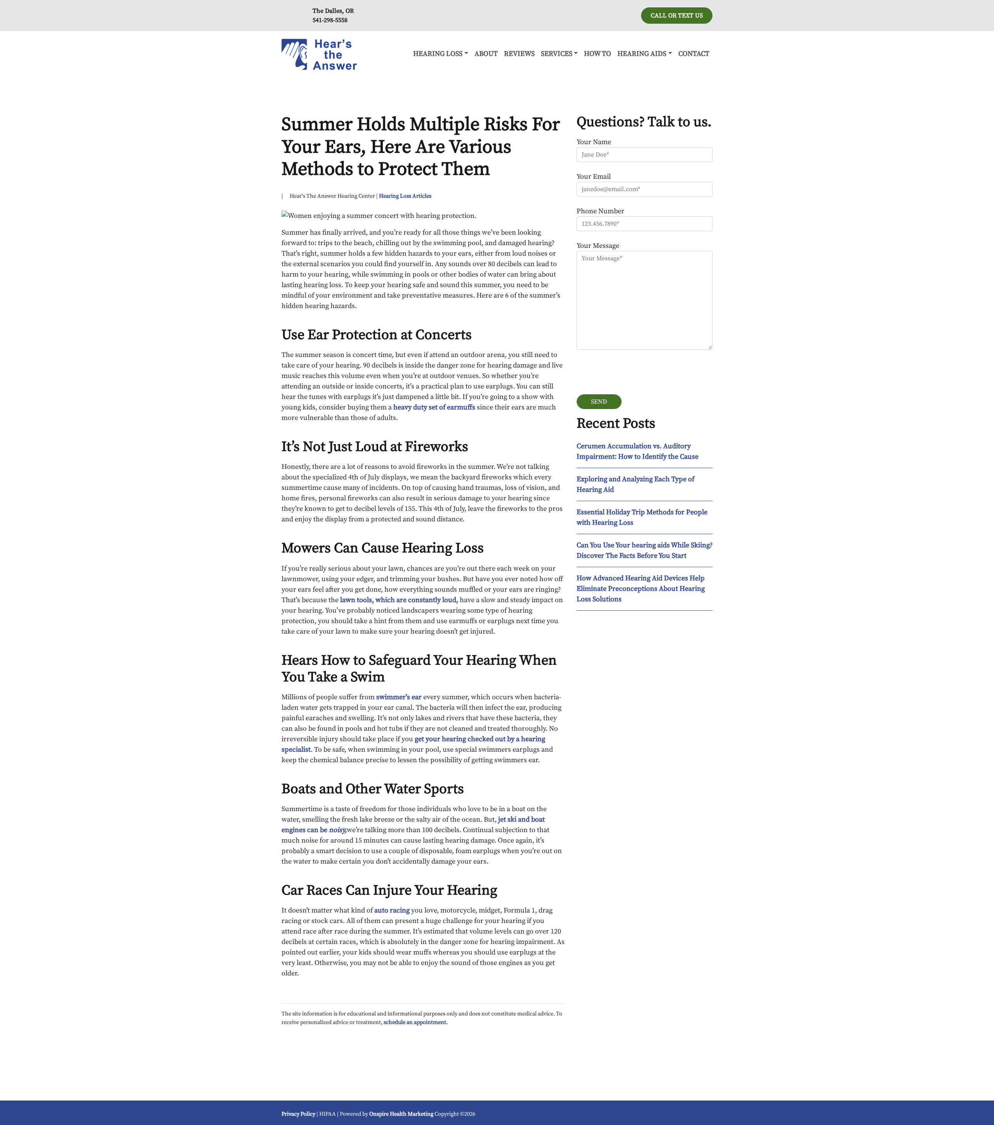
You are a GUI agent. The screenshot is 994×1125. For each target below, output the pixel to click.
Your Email (594, 176)
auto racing (392, 910)
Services (556, 53)
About (486, 53)
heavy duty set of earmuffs (434, 407)
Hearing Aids (641, 53)
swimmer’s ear (399, 697)
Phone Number (600, 211)
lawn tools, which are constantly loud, (398, 600)
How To (597, 53)
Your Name (594, 142)
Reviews (519, 53)
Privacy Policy (298, 1114)
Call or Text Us (677, 15)
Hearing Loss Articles (405, 196)
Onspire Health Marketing (401, 1114)
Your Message (598, 245)
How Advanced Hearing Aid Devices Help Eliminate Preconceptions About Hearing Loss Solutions (641, 589)
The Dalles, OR (333, 11)
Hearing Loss (437, 53)
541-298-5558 (330, 20)
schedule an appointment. (416, 1022)
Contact (693, 53)
